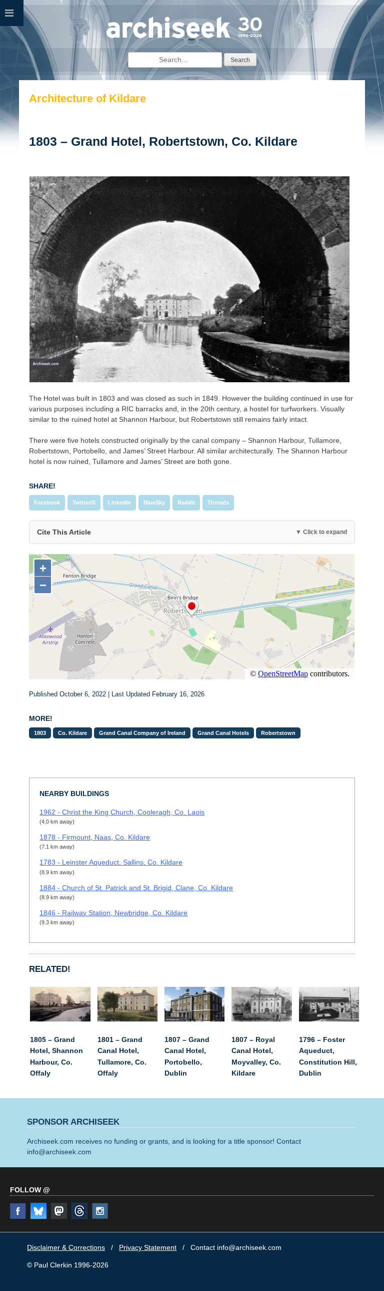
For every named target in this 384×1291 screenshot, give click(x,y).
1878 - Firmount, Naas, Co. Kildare (95, 837)
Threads (218, 502)
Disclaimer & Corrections (66, 1247)
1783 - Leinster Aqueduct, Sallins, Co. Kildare (111, 862)
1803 (40, 733)
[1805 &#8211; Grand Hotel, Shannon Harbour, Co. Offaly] (60, 1019)
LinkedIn (119, 502)
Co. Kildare (72, 733)
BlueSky (154, 502)
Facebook (47, 502)
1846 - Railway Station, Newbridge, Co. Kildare (114, 913)
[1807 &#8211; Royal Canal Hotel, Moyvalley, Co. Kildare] (262, 1019)
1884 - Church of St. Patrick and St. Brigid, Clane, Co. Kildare (136, 888)
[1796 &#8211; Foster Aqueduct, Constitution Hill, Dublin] (329, 1019)
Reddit (186, 502)
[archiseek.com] (184, 38)
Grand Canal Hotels (223, 733)
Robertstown (278, 733)
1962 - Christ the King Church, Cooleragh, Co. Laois (122, 812)
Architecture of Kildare (87, 98)
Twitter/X (84, 502)
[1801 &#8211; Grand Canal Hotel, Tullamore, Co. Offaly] (128, 1019)
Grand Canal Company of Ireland (142, 733)
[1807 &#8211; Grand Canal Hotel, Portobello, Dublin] (194, 1019)
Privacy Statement (147, 1247)
